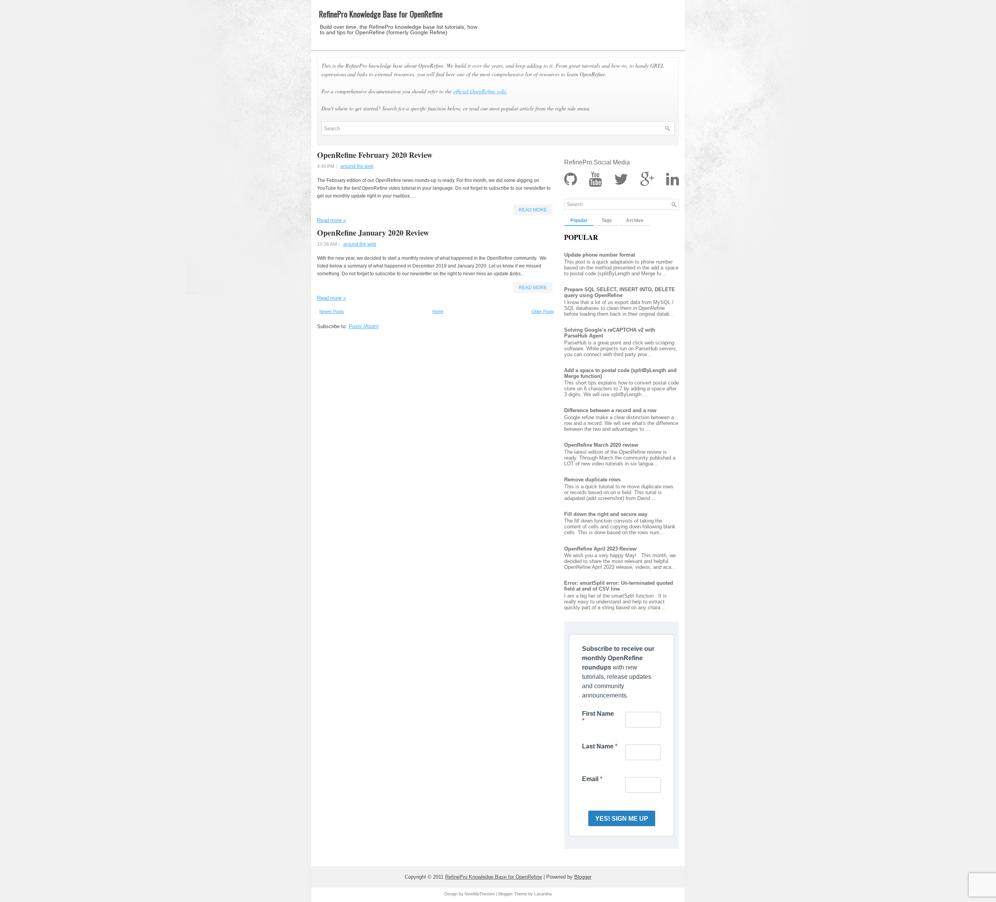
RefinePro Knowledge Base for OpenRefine (381, 14)
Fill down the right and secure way (605, 514)
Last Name (598, 746)
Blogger (582, 877)
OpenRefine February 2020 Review (374, 155)
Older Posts (542, 311)
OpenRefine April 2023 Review (600, 549)
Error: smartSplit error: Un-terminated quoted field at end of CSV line (618, 586)
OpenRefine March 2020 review (601, 445)
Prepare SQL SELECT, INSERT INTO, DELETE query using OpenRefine (619, 292)
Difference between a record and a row (610, 410)
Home (438, 311)
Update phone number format (599, 255)
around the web (357, 166)
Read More (533, 210)
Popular (578, 220)
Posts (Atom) (364, 326)
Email (591, 779)
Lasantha (543, 894)
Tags (606, 220)
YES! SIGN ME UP (621, 818)
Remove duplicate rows (592, 479)
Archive (635, 220)
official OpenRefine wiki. (480, 91)
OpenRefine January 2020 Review (373, 233)
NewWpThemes (480, 894)
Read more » (331, 220)
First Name (598, 713)
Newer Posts (331, 311)
